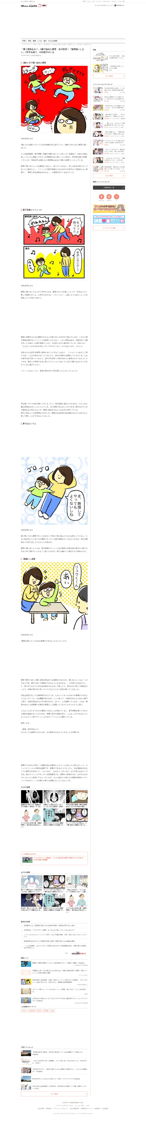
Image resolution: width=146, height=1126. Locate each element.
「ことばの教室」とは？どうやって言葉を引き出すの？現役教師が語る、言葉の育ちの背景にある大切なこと (55, 947)
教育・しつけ (37, 41)
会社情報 (41, 1108)
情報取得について (87, 1108)
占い (109, 1)
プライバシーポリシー (60, 1108)
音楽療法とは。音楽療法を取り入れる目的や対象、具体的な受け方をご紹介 (49, 925)
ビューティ (99, 1)
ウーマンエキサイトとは (64, 1105)
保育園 (46, 1011)
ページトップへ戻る (109, 228)
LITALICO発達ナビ (36, 55)
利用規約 (49, 1108)
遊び (45, 41)
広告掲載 (105, 1108)
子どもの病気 (52, 41)
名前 (52, 1011)
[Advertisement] (73, 23)
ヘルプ (87, 1105)
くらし (89, 1)
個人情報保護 (74, 1108)
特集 (94, 49)
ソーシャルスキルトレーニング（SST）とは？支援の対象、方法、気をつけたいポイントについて (55, 935)
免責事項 (97, 1108)
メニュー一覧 (121, 1)
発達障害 (32, 1011)
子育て (84, 1)
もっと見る (54, 1094)
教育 (39, 1011)
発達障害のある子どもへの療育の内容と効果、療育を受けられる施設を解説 (49, 941)
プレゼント (114, 1)
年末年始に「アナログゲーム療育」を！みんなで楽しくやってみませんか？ (49, 930)
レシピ (93, 1)
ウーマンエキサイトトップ (104, 5)
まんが (104, 1)
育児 (29, 41)
